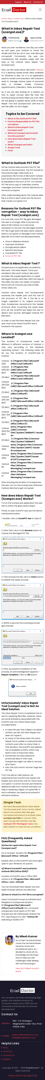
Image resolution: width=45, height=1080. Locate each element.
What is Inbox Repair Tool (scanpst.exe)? (20, 129)
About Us (27, 2)
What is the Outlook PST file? (22, 118)
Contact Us (38, 2)
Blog (5, 1047)
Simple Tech (14, 147)
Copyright (27, 1075)
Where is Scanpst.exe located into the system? (23, 134)
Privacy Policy (14, 1075)
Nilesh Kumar (14, 41)
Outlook (39, 69)
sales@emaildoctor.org (23, 1037)
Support (18, 2)
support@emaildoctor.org (25, 1034)
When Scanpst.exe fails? (20, 144)
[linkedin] (20, 41)
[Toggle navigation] (40, 9)
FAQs (10, 150)
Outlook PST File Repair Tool (17, 824)
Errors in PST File (13, 256)
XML (35, 1075)
